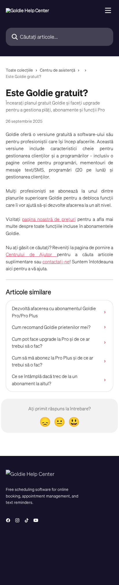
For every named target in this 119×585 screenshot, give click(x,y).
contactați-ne (56, 261)
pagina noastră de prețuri (48, 219)
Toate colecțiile (19, 69)
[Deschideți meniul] (108, 10)
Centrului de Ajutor (31, 254)
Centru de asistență (57, 69)
